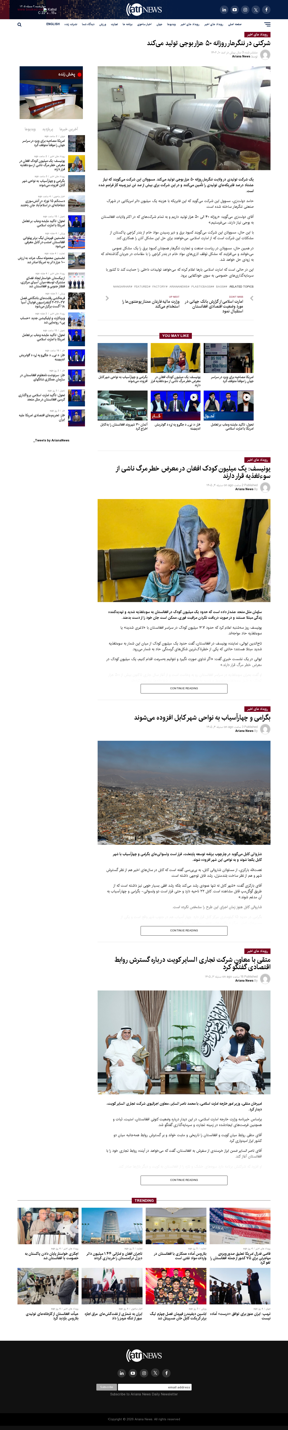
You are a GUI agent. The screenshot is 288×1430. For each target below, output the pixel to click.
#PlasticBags (201, 287)
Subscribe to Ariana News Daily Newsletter (144, 1394)
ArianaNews (179, 287)
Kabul (52, 9)
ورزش (102, 24)
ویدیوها (171, 24)
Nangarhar (122, 287)
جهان (159, 24)
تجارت (114, 24)
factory (159, 287)
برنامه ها (127, 24)
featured (141, 287)
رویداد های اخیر (213, 24)
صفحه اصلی (235, 24)
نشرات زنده (71, 24)
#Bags (220, 287)
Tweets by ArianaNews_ (51, 440)
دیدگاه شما (88, 24)
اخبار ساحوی (144, 24)
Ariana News (241, 56)
